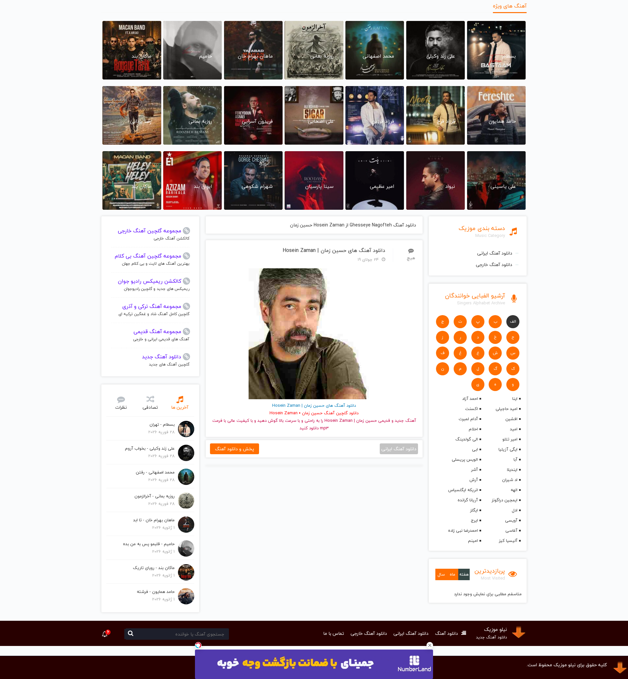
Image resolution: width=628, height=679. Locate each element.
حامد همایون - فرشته (156, 591)
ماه (452, 574)
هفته (464, 574)
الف (513, 321)
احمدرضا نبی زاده (463, 530)
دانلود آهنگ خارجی (494, 264)
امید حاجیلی (506, 408)
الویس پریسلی (465, 459)
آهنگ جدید (405, 420)
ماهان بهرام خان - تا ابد (154, 520)
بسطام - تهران (162, 424)
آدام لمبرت (468, 418)
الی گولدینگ (466, 439)
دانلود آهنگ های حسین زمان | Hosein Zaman (334, 250)
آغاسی (511, 530)
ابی (475, 449)
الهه (514, 489)
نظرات (121, 407)
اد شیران (509, 479)
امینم (473, 540)
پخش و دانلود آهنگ (234, 449)
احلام (473, 429)
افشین (511, 418)
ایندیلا (512, 469)
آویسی (511, 520)
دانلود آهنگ (446, 633)
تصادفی (150, 407)
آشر (474, 469)
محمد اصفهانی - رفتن (155, 472)
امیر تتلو (509, 439)
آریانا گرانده (468, 500)
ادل (514, 510)
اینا (514, 398)
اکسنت (471, 408)
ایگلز (474, 510)
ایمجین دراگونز (504, 500)
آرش (473, 479)
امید (513, 429)
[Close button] (430, 645)
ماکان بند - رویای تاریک (154, 567)
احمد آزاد (470, 398)
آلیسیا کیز (508, 540)
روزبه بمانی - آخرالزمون (154, 496)
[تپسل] (198, 645)
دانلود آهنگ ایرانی (494, 253)
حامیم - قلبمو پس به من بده (149, 543)
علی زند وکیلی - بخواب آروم (150, 448)
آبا (515, 459)
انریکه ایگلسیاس (463, 489)
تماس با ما (333, 633)
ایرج (474, 520)
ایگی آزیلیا (507, 449)
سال (441, 574)
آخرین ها (179, 407)
